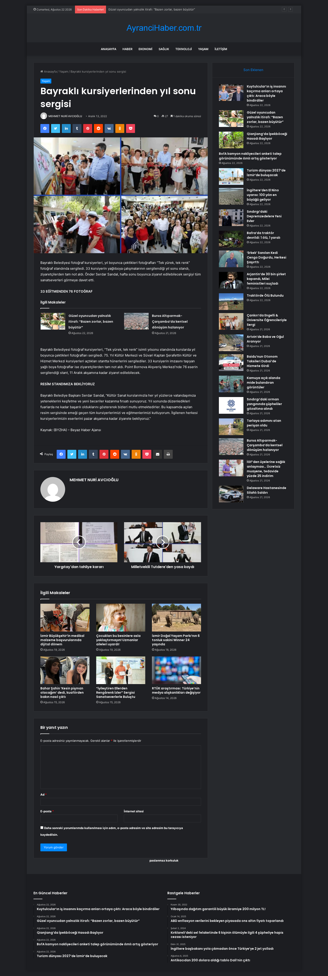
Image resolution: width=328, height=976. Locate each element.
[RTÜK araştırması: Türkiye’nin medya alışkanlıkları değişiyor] (176, 670)
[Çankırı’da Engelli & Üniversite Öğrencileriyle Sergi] (231, 321)
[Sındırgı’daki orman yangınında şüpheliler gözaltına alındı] (231, 405)
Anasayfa (108, 49)
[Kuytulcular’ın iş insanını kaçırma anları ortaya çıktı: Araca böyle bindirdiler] (231, 92)
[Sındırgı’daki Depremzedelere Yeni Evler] (231, 217)
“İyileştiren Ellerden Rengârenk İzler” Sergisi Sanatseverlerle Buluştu (115, 692)
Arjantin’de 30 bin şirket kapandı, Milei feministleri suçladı (266, 279)
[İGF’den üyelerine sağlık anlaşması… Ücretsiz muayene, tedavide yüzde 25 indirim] (231, 468)
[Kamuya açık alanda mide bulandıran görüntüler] (231, 384)
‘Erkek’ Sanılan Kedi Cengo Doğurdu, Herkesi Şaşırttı (266, 257)
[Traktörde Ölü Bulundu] (231, 301)
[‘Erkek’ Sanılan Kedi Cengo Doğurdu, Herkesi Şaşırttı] (231, 259)
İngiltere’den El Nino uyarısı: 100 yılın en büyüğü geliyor (263, 195)
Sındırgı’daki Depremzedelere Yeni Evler (264, 216)
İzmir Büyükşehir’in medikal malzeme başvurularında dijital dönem (62, 640)
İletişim (221, 49)
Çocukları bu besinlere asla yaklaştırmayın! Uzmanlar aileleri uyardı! (118, 640)
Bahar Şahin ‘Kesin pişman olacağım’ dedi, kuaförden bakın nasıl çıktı (62, 692)
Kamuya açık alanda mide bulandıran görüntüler (263, 382)
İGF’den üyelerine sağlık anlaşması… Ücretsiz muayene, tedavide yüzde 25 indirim (266, 469)
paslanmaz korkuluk (164, 860)
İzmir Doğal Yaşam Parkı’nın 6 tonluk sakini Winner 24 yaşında (176, 640)
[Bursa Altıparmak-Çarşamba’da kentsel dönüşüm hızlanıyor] (136, 321)
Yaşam (203, 49)
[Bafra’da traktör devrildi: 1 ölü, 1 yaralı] (231, 239)
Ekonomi (145, 49)
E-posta (47, 811)
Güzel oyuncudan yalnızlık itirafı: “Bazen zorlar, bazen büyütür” (91, 322)
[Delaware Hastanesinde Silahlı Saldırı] (231, 494)
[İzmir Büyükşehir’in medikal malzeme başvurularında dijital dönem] (64, 617)
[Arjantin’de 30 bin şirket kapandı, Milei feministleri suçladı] (231, 280)
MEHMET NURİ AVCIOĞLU (65, 116)
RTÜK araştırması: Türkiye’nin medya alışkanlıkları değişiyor (176, 690)
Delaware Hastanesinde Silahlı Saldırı (266, 490)
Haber (127, 49)
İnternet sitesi (134, 811)
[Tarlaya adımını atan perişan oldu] (231, 426)
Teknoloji (183, 49)
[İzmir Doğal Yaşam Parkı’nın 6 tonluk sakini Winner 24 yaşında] (176, 617)
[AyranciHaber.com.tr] (164, 27)
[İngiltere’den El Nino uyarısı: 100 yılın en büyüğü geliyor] (231, 196)
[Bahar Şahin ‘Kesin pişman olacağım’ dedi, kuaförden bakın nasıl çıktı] (64, 670)
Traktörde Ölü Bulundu (265, 295)
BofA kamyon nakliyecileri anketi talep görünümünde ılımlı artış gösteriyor (250, 156)
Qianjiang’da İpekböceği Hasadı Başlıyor (135, 9)
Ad (43, 794)
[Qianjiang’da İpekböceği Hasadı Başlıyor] (231, 140)
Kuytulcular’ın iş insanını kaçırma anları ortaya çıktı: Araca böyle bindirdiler (266, 93)
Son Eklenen (253, 70)
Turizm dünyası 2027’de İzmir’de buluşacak (266, 172)
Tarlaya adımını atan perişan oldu (264, 423)
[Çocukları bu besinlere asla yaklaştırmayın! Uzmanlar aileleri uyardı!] (120, 617)
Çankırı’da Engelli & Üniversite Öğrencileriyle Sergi (267, 320)
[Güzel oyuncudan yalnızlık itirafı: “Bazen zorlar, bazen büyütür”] (53, 321)
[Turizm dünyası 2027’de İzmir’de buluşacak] (231, 176)
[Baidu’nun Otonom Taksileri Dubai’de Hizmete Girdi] (231, 362)
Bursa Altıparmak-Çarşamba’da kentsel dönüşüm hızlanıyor (170, 322)
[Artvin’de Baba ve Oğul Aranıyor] (231, 342)
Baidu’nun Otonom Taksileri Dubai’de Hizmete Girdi (262, 361)
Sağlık (164, 49)
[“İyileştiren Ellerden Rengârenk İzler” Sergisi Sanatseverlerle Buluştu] (120, 670)
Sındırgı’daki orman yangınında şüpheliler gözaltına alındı (264, 404)
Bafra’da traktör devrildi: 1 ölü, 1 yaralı (263, 235)
